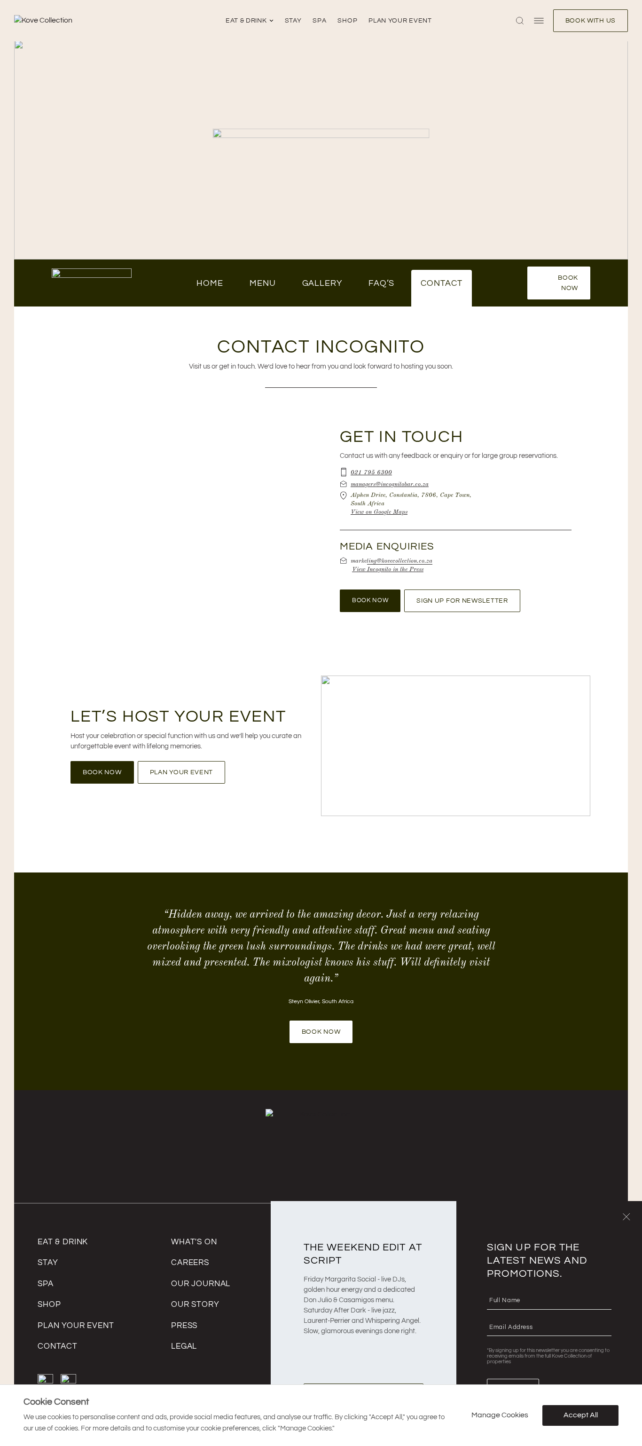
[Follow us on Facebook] (45, 1382)
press (184, 1325)
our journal (200, 1283)
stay (293, 20)
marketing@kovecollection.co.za (391, 560)
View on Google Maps (379, 511)
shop (347, 20)
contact (58, 1346)
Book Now (568, 283)
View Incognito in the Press (387, 569)
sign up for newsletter (462, 600)
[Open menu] (539, 21)
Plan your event (76, 1325)
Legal (184, 1346)
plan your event (400, 20)
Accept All (581, 1415)
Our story (195, 1304)
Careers (190, 1262)
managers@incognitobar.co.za (390, 483)
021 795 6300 (371, 472)
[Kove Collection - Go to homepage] (78, 20)
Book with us (590, 20)
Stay (48, 1262)
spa (319, 20)
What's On (194, 1242)
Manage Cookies (499, 1415)
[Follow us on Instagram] (68, 1382)
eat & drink (246, 20)
